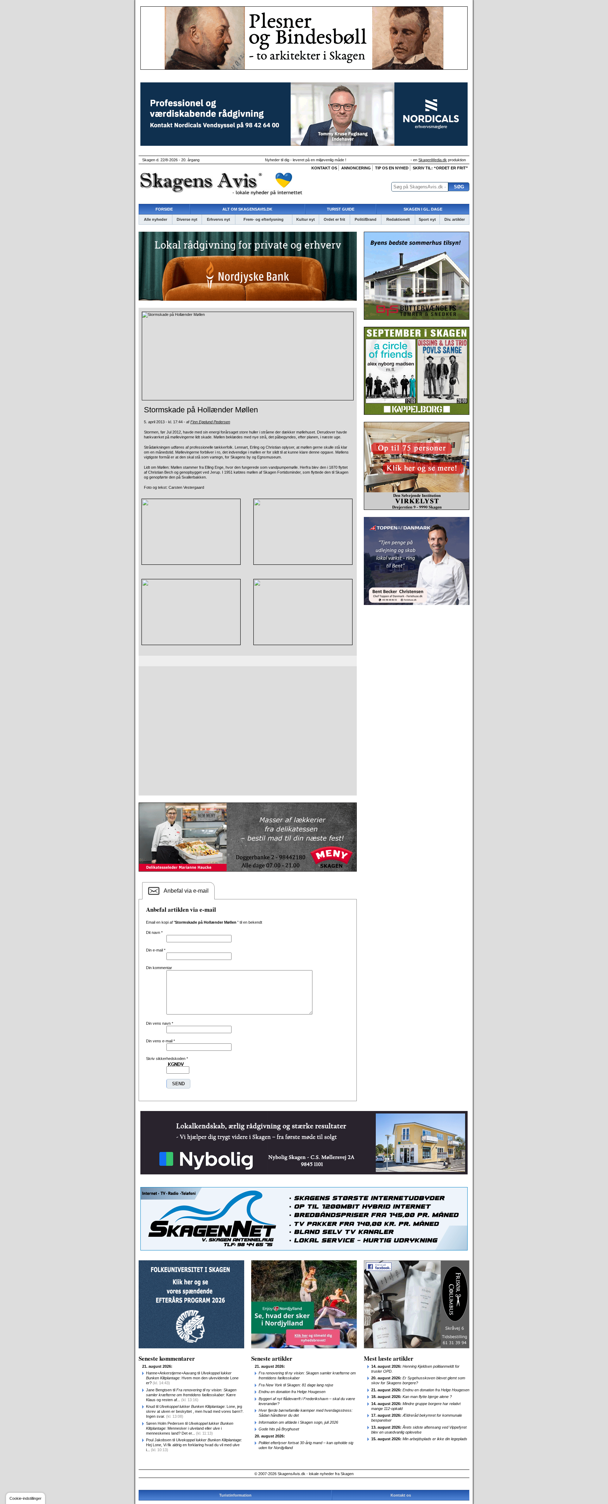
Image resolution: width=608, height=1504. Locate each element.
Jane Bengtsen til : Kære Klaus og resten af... (191, 1395)
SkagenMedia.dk (432, 160)
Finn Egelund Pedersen (210, 422)
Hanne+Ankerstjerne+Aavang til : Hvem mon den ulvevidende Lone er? (192, 1378)
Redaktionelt (398, 219)
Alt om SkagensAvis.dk (247, 209)
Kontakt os (324, 168)
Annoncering (356, 168)
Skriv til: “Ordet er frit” (440, 168)
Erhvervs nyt (218, 219)
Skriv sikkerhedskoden (167, 1058)
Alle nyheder (155, 219)
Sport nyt (427, 219)
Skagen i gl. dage (423, 209)
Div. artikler (454, 219)
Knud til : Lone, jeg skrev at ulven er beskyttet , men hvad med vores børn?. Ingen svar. (194, 1411)
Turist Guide (340, 209)
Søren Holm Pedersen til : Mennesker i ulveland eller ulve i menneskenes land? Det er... (189, 1428)
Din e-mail (155, 950)
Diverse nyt (187, 219)
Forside (164, 209)
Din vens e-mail (160, 1041)
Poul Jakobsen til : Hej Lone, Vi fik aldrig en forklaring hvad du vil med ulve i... (194, 1445)
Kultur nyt (305, 219)
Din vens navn (159, 1023)
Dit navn (154, 932)
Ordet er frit (334, 219)
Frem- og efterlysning (263, 219)
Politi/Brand (365, 219)
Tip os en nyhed (391, 168)
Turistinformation (235, 1495)
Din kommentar (159, 968)
